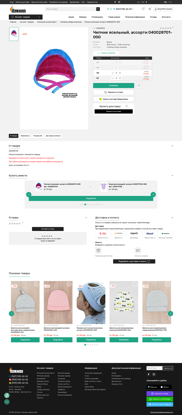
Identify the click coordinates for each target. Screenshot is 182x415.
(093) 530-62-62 (20, 383)
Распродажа (97, 17)
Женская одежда (43, 376)
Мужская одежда (64, 376)
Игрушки (40, 398)
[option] (14, 34)
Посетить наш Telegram (161, 404)
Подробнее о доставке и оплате (133, 261)
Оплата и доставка (22, 2)
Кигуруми (61, 379)
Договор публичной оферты (95, 389)
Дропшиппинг (75, 2)
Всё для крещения (64, 387)
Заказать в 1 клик (115, 92)
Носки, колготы (63, 384)
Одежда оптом (92, 2)
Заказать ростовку (113, 111)
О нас (12, 2)
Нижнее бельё (42, 384)
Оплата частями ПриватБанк (115, 99)
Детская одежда (64, 373)
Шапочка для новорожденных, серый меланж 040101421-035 (154, 329)
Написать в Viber (161, 394)
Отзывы (153, 17)
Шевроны (61, 389)
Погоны (39, 392)
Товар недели (114, 17)
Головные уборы (64, 381)
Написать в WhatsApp (161, 399)
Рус (170, 2)
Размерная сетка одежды (58, 2)
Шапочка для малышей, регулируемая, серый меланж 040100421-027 (23, 330)
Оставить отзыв (47, 229)
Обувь (39, 387)
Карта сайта (89, 387)
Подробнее (91, 198)
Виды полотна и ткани (39, 2)
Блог (83, 2)
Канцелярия (62, 392)
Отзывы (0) (37, 136)
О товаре (13, 136)
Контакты (166, 17)
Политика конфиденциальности (161, 412)
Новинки (82, 17)
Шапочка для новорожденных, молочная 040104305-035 (122, 329)
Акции (71, 17)
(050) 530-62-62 (20, 379)
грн (138, 2)
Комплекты (25, 136)
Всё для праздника (65, 395)
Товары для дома (43, 389)
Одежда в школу (43, 381)
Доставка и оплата (53, 136)
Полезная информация (135, 17)
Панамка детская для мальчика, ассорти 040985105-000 (90, 329)
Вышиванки (41, 379)
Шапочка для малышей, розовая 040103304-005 (56, 329)
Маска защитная (43, 395)
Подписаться (168, 368)
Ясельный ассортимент (45, 373)
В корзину (113, 85)
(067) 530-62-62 (20, 376)
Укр (165, 2)
